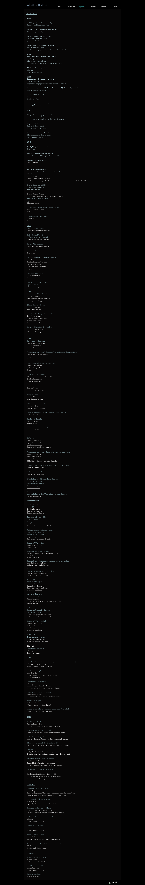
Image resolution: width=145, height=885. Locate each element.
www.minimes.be (33, 557)
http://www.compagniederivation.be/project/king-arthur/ (46, 50)
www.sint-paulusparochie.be (37, 641)
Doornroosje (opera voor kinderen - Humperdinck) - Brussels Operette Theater (54, 88)
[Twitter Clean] (113, 882)
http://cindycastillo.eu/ (34, 445)
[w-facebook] (110, 883)
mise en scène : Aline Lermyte (37, 90)
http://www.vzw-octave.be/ (36, 628)
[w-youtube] (116, 882)
